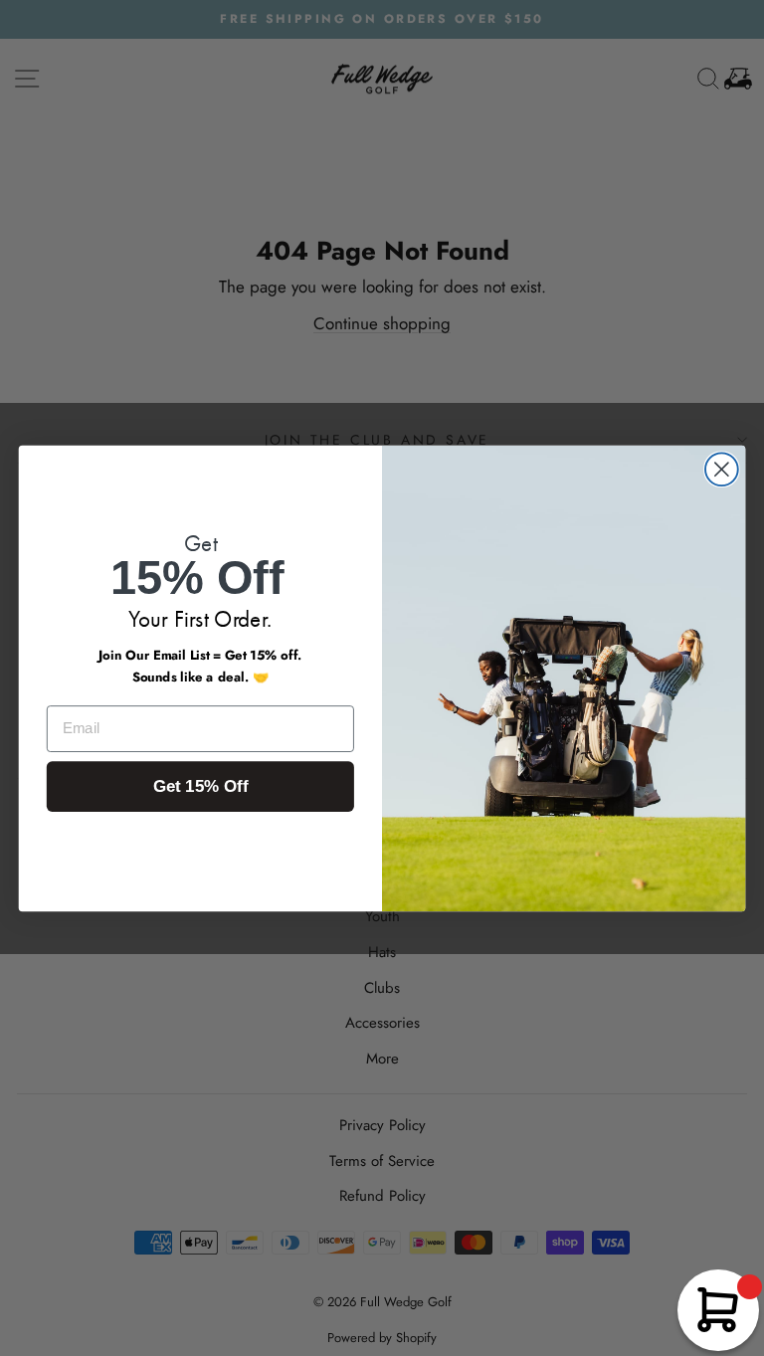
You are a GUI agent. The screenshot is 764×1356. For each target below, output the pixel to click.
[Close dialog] (721, 469)
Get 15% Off (201, 786)
